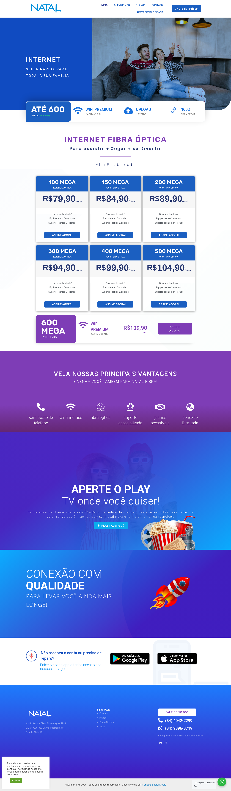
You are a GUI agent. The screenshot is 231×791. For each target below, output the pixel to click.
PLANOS (140, 5)
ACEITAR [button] (16, 780)
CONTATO (157, 5)
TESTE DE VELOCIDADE (150, 12)
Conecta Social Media (154, 784)
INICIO (104, 5)
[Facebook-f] (166, 742)
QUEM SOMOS (122, 5)
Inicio (102, 726)
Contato (103, 713)
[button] (186, 8)
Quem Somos (106, 722)
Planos (103, 717)
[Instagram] (160, 742)
